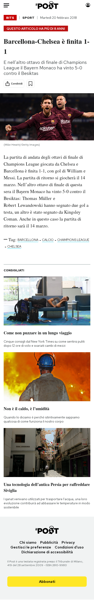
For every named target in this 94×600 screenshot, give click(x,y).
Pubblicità (49, 542)
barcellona (28, 240)
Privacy (68, 542)
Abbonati (47, 581)
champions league (73, 240)
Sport (28, 18)
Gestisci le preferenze (30, 547)
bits (10, 18)
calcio (48, 240)
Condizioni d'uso (69, 547)
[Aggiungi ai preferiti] (30, 83)
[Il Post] (47, 5)
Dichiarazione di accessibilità (47, 552)
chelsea (14, 246)
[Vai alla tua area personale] (88, 5)
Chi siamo (28, 542)
